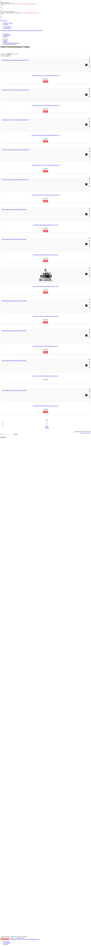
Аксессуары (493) (5, 527)
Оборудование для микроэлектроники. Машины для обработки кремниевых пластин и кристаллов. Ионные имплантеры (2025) (33, 520)
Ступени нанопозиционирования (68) (10, 795)
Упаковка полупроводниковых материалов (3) (12, 457)
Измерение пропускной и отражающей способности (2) (14, 750)
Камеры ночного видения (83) (8, 911)
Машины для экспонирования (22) (9, 529)
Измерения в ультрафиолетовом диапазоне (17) (12, 725)
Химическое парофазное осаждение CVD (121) (12, 452)
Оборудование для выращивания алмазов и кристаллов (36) (15, 813)
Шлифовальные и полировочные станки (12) (12, 635)
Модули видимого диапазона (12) (9, 923)
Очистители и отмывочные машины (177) (11, 482)
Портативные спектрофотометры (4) (10, 746)
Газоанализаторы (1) (6, 645)
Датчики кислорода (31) (7, 640)
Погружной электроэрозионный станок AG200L (45, 316)
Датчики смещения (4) (6, 771)
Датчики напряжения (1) (7, 776)
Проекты (5, 36)
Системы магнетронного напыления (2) (11, 471)
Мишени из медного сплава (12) (9, 601)
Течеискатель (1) (5, 641)
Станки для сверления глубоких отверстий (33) (12, 855)
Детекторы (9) (4, 709)
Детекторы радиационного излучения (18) (11, 702)
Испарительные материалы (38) (9, 612)
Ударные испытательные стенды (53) (10, 674)
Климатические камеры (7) (7, 681)
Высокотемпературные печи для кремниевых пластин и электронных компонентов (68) (22, 470)
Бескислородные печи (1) (7, 475)
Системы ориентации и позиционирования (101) (13, 893)
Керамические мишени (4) (7, 611)
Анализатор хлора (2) (6, 649)
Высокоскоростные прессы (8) (8, 667)
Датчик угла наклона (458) (7, 883)
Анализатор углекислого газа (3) (9, 644)
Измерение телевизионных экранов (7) (10, 735)
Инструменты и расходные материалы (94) (11, 835)
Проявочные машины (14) (7, 533)
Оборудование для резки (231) (8, 521)
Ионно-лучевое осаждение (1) (8, 474)
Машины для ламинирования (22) (9, 509)
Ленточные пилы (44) (6, 844)
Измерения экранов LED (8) (8, 743)
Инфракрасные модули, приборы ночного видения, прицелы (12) (17, 928)
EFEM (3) (3, 536)
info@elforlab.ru (7, 28)
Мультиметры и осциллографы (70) (9, 759)
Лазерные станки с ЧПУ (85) (8, 630)
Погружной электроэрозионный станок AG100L (45, 286)
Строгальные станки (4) (7, 841)
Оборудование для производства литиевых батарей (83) (14, 577)
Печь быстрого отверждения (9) (9, 464)
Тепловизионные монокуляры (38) (9, 912)
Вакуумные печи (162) (6, 468)
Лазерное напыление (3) (7, 465)
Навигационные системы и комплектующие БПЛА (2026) (16, 869)
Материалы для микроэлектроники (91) (10, 583)
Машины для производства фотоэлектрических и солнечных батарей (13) (19, 578)
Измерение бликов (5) (6, 718)
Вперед (47, 426)
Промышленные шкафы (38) (8, 518)
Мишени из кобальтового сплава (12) (10, 599)
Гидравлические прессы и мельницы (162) (12, 651)
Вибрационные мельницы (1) (8, 660)
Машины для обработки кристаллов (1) (10, 541)
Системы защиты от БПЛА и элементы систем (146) (14, 899)
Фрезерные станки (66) (6, 837)
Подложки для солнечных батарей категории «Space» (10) (15, 867)
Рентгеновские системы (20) (8, 707)
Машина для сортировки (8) (8, 753)
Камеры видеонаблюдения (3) (8, 921)
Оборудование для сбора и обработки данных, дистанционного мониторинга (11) (21, 931)
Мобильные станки (6, 621)
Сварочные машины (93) (8, 483)
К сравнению (4, 20)
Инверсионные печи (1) (7, 476)
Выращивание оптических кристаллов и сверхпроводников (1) (16, 814)
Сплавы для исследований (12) (8, 610)
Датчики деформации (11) (7, 772)
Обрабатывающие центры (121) (9, 833)
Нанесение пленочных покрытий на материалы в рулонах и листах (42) (18, 455)
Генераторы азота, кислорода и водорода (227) (13, 782)
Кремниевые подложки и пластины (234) (11, 590)
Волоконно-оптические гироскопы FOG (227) (12, 877)
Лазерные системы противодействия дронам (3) (13, 905)
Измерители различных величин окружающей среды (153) (15, 761)
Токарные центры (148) (7, 832)
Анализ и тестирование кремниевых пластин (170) (13, 565)
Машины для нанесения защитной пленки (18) (12, 501)
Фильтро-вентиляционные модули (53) (10, 825)
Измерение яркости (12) (7, 732)
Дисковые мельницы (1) (7, 657)
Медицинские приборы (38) (8, 764)
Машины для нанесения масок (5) (9, 548)
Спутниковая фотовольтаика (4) (9, 593)
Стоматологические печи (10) (8, 810)
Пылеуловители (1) (6, 827)
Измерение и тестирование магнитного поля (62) (13, 695)
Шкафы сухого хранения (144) (8, 508)
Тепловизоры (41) (5, 766)
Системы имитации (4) (6, 904)
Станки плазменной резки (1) (8, 846)
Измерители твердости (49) (8, 711)
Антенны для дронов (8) (7, 887)
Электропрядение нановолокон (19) (10, 450)
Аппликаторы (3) (5, 646)
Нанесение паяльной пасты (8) (8, 481)
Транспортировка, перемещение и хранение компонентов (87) (16, 504)
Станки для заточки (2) (6, 840)
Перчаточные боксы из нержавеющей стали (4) (12, 799)
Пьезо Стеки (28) (5, 786)
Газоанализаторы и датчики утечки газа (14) (12, 777)
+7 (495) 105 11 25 (7, 26)
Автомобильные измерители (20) (9, 755)
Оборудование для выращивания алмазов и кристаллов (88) (16, 812)
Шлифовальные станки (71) (8, 831)
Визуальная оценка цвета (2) (8, 748)
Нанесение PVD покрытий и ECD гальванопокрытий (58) (15, 535)
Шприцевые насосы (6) (7, 456)
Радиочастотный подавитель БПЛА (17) (11, 902)
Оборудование (6, 35)
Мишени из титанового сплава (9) (9, 606)
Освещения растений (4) (7, 720)
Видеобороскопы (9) (6, 767)
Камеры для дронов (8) (6, 892)
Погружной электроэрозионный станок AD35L (45, 224)
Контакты (5, 24)
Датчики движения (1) (6, 881)
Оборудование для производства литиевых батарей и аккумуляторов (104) (20, 576)
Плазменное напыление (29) (8, 443)
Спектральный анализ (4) (7, 754)
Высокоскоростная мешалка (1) (8, 665)
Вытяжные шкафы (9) (6, 828)
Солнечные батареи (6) (6, 861)
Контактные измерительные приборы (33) (11, 694)
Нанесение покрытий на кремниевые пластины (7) (13, 461)
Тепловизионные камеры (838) (8, 909)
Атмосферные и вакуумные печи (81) (10, 806)
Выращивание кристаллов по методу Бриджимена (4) (14, 816)
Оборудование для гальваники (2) (9, 556)
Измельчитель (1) (5, 662)
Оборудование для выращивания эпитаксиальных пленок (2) (16, 822)
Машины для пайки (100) (7, 503)
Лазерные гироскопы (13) (7, 870)
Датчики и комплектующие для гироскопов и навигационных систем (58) (19, 890)
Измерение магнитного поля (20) (9, 692)
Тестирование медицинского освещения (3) (11, 721)
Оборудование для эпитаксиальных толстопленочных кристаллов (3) (18, 821)
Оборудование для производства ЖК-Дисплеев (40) (13, 549)
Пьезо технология (5, 794)
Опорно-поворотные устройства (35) (10, 920)
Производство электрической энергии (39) (12, 860)
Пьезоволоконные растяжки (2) (8, 791)
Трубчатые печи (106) (6, 809)
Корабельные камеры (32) (7, 916)
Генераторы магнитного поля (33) (9, 693)
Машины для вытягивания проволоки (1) (11, 495)
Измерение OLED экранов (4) (8, 736)
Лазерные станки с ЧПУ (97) (8, 629)
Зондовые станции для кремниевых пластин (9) (12, 699)
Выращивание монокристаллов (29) (10, 817)
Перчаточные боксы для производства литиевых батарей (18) (16, 803)
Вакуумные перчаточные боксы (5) (9, 801)
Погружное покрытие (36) (7, 453)
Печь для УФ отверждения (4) (8, 469)
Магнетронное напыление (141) (9, 441)
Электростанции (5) (6, 862)
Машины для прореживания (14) (9, 559)
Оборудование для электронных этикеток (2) (12, 544)
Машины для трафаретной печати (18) (10, 506)
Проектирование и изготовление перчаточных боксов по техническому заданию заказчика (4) (24, 802)
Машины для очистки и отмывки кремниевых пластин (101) (16, 525)
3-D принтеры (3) (5, 854)
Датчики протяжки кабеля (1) (8, 778)
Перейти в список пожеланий (31, 12)
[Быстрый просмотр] (89, 66)
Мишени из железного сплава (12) (9, 602)
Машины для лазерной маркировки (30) (11, 505)
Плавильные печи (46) (6, 442)
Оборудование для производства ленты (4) (11, 513)
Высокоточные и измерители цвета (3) (10, 745)
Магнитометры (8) (5, 891)
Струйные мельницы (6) (7, 653)
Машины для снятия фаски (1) (8, 558)
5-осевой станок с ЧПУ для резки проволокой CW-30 (45, 105)
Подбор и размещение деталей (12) (9, 489)
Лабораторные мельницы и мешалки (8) (11, 637)
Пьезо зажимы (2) (5, 790)
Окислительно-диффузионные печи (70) (11, 466)
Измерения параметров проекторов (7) (10, 738)
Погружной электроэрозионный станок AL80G (45, 405)
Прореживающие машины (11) (8, 552)
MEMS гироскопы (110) (7, 876)
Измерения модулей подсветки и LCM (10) (11, 744)
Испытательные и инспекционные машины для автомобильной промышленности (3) (22, 683)
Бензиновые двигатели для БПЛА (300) (10, 895)
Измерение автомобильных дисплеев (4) (11, 730)
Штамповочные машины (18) (8, 496)
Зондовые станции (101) (7, 574)
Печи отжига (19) (5, 462)
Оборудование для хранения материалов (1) (12, 585)
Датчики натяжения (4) (7, 773)
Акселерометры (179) (6, 872)
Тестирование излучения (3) (8, 716)
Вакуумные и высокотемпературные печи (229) (13, 805)
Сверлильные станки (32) (7, 842)
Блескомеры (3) (5, 749)
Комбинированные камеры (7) (8, 925)
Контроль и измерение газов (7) (9, 539)
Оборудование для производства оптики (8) (12, 619)
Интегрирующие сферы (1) (7, 722)
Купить (45, 81)
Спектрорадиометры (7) (7, 712)
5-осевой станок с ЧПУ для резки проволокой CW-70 (45, 195)
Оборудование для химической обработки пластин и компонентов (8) (18, 557)
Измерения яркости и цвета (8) (8, 740)
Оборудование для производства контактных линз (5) (14, 618)
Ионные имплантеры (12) (7, 543)
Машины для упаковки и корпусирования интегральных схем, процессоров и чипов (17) (22, 515)
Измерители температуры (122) (8, 762)
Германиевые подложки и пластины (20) (11, 592)
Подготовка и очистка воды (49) (9, 648)
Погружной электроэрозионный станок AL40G (45, 346)
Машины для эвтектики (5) (7, 485)
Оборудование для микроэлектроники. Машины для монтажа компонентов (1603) (21, 480)
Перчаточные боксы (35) (8, 797)
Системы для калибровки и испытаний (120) (12, 882)
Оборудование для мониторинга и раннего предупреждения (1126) (18, 908)
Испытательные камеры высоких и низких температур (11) (15, 682)
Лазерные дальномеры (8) (7, 768)
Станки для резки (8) (6, 636)
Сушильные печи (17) (6, 478)
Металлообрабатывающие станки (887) (11, 830)
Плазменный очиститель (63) (8, 445)
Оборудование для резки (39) (8, 849)
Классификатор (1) (5, 655)
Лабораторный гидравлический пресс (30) (11, 652)
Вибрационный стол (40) (7, 677)
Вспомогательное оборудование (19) (10, 524)
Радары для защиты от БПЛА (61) (9, 900)
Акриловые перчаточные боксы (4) (9, 798)
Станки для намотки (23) (7, 550)
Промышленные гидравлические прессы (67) (12, 669)
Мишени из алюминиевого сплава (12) (10, 596)
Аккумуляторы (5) (5, 863)
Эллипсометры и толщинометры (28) (10, 698)
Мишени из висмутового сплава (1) (10, 597)
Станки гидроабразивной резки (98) (10, 836)
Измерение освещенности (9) (8, 717)
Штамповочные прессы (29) (8, 848)
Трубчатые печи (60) (6, 451)
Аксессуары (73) (5, 639)
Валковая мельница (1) (6, 666)
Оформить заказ (32, 3)
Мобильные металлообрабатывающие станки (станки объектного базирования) (21, 622)
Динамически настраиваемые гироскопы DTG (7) (13, 884)
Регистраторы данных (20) (7, 757)
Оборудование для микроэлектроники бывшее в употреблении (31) (18, 934)
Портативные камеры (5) (7, 926)
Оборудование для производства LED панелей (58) (13, 512)
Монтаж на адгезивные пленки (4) (9, 486)
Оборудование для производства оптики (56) (12, 615)
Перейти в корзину (23, 3)
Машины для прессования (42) (8, 499)
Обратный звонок (5, 939)
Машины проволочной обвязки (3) (9, 497)
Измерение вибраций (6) (7, 688)
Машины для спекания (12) (8, 494)
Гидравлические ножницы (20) (8, 670)
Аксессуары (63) (5, 566)
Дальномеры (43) (5, 763)
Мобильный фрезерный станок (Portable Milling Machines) (15, 626)
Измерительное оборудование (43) (9, 569)
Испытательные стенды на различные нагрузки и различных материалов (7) (19, 687)
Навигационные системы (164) (8, 874)
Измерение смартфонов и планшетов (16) (11, 734)
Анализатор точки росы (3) (7, 643)
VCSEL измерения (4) (6, 726)
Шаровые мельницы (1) (7, 656)
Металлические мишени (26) (8, 608)
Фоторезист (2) (5, 588)
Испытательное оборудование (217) (10, 673)
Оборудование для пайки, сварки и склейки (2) (12, 570)
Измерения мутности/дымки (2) (9, 752)
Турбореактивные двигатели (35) (9, 873)
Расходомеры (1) (5, 780)
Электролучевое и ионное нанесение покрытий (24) (14, 459)
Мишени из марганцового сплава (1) (10, 613)
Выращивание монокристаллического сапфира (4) (13, 820)
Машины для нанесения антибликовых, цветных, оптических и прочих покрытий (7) (22, 540)
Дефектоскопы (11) (5, 706)
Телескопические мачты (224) (8, 930)
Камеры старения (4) (6, 678)
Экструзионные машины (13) (8, 517)
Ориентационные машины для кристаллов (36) (12, 538)
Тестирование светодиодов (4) (8, 715)
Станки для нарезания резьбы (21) (9, 845)
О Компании (6, 34)
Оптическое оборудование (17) (8, 568)
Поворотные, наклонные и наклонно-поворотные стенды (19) (16, 685)
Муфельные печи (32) (6, 808)
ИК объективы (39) (6, 932)
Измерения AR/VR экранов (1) (8, 739)
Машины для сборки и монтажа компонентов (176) (13, 492)
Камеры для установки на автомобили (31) (11, 914)
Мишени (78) (4, 460)
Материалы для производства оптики (10, 584)
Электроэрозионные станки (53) (9, 839)
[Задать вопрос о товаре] (89, 61)
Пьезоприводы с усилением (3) (8, 788)
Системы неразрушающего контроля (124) (11, 703)
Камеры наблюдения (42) (7, 918)
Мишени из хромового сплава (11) (9, 598)
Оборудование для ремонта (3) (8, 573)
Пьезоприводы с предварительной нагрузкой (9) (13, 787)
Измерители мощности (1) (7, 727)
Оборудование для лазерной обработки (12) (11, 632)
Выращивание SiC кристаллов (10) (9, 818)
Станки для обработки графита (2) (9, 853)
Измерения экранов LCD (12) (8, 741)
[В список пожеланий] (89, 118)
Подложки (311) (5, 589)
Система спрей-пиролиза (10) (8, 448)
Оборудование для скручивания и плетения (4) (12, 850)
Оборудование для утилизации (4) (9, 554)
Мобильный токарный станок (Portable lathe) (12, 627)
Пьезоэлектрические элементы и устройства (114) (14, 785)
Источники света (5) (6, 531)
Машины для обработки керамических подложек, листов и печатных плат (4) (20, 514)
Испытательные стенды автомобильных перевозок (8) (14, 686)
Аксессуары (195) (5, 723)
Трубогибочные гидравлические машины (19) (12, 671)
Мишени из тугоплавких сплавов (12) (10, 605)
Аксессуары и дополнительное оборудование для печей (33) (15, 473)
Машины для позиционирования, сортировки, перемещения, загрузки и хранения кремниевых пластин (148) (27, 547)
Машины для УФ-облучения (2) (9, 500)
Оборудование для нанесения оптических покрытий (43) (15, 617)
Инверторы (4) (4, 865)
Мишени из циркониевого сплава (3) (10, 607)
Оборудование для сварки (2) (8, 858)
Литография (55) (5, 534)
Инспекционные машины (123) (8, 571)
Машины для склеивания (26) (8, 530)
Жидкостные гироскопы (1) (8, 886)
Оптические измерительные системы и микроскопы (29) (15, 697)
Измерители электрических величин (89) (11, 758)
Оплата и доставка (7, 23)
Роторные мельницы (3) (7, 658)
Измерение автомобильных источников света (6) (13, 729)
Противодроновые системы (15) (9, 906)
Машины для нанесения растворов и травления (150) (14, 526)
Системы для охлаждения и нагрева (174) (11, 561)
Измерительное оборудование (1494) (10, 690)
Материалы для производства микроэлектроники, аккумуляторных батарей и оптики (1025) (24, 580)
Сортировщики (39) (6, 491)
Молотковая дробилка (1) (7, 661)
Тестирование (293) (6, 564)
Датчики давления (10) (6, 769)
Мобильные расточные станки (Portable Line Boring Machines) (16, 624)
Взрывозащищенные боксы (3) (8, 679)
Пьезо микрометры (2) (6, 792)
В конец (47, 427)
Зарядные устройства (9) (7, 866)
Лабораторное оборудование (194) (10, 634)
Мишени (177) (5, 594)
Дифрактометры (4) (6, 708)
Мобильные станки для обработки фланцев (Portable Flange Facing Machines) (19, 625)
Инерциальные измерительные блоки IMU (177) (13, 878)
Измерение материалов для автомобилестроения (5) (13, 731)
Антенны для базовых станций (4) (9, 888)
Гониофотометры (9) (6, 713)
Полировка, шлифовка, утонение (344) (10, 522)
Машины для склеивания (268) (8, 490)
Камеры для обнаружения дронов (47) (10, 901)
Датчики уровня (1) (6, 775)
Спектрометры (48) (6, 700)
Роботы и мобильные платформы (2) (10, 897)
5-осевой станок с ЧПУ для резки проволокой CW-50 (45, 165)
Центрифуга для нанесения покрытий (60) (11, 446)
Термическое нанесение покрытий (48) (10, 447)
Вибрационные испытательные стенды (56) (11, 676)
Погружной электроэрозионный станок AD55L (45, 254)
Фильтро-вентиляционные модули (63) (11, 824)
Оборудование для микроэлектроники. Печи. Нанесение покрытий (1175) (19, 439)
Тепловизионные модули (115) (8, 922)
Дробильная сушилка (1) (7, 664)
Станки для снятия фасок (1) (8, 856)
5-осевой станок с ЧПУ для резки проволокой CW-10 (45, 75)
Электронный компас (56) (7, 879)
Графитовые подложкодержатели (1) (10, 553)
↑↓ (18, 54)
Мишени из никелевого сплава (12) (9, 603)
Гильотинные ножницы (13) (8, 851)
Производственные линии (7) (8, 510)
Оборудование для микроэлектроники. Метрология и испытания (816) (19, 563)
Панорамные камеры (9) (7, 927)
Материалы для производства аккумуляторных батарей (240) (16, 582)
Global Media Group (20, 938)
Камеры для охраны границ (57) (9, 913)
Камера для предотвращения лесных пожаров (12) (13, 917)
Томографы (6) (4, 704)
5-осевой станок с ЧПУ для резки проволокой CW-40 (45, 135)
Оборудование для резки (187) (8, 487)
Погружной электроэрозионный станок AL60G (45, 376)
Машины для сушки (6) (7, 545)
